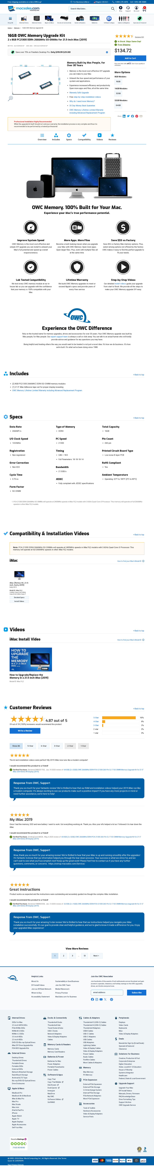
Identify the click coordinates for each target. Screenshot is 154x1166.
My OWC (51, 1096)
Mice (120, 1031)
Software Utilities (54, 1099)
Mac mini (15, 1107)
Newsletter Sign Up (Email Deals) (131, 1043)
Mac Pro (15, 1101)
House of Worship (125, 1070)
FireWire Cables (89, 1060)
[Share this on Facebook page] (133, 116)
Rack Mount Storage (20, 1075)
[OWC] (24, 9)
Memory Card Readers (56, 1052)
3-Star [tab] (57, 746)
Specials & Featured (126, 1046)
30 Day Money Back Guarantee (82, 105)
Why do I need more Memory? (82, 101)
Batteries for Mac (54, 1061)
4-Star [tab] (44, 746)
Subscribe (136, 992)
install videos (120, 284)
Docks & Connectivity (57, 1018)
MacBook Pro (17, 1093)
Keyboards (123, 1028)
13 (85, 956)
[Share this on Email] (141, 116)
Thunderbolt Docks (55, 1022)
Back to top (139, 375)
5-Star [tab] (30, 746)
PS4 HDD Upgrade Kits (20, 1048)
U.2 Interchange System (92, 1090)
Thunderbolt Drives (19, 1060)
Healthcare (123, 1076)
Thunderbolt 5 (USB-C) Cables (94, 1022)
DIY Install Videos (38, 985)
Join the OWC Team (63, 985)
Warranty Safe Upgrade (79, 93)
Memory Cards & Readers (59, 1044)
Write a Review (25, 731)
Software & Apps (55, 1075)
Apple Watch (17, 1116)
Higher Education (125, 1064)
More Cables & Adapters (92, 1063)
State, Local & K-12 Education (130, 1067)
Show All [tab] (16, 746)
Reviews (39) (139, 37)
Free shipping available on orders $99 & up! (25, 2)
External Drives (19, 1053)
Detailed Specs (19, 597)
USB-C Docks (53, 1031)
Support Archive (125, 1102)
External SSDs (17, 1069)
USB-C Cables (88, 1034)
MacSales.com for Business (66, 997)
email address (99, 992)
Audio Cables (88, 1057)
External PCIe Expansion (92, 1084)
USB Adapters (88, 1042)
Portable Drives (18, 1063)
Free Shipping (124, 45)
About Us (34, 981)
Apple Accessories (19, 1125)
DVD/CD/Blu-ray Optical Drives (23, 1042)
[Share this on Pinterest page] (137, 116)
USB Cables (87, 1040)
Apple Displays (17, 1122)
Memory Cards (53, 1049)
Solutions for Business (129, 1054)
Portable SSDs (17, 1066)
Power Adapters (54, 1064)
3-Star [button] (96, 725)
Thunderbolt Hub (54, 1025)
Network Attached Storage (22, 1072)
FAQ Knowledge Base (127, 1096)
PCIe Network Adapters (92, 1096)
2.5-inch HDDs (17, 1040)
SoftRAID (51, 1102)
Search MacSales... (78, 9)
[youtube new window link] (101, 999)
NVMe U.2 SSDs (18, 1034)
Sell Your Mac (17, 1127)
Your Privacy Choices (16, 1165)
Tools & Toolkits (89, 1108)
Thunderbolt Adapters (91, 1028)
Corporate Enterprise (127, 1061)
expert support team (59, 337)
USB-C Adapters (89, 1037)
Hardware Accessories (92, 1111)
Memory (87, 1067)
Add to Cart (130, 58)
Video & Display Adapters (57, 1037)
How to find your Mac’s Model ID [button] (129, 561)
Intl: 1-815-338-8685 (138, 2)
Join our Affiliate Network (41, 989)
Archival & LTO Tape (19, 1078)
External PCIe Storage (91, 1087)
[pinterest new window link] (111, 999)
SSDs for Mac (17, 1022)
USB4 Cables (88, 1031)
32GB (118, 93)
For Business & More (81, 2)
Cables (50, 1040)
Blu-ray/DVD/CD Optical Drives (23, 1081)
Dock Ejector (52, 1088)
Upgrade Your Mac (126, 1088)
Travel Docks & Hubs (55, 1028)
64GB (118, 105)
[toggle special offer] (107, 52)
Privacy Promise (61, 993)
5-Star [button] (96, 718)
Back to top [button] (139, 709)
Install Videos (19, 601)
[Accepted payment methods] (118, 1161)
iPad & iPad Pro (18, 1110)
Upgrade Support (126, 1083)
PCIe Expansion (90, 1080)
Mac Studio (16, 1104)
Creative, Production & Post (129, 1058)
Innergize (51, 1091)
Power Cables (53, 1070)
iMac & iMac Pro (18, 1099)
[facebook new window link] (92, 999)
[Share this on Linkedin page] (125, 116)
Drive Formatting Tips (127, 1099)
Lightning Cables (89, 1045)
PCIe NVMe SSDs (18, 1028)
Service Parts (88, 1117)
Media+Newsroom (62, 989)
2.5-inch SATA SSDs (19, 1025)
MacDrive (51, 1094)
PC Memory (87, 1075)
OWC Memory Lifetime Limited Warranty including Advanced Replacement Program (47, 390)
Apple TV (15, 1119)
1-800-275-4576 (121, 2)
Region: (102, 2)
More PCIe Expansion (91, 1099)
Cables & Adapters (91, 1018)
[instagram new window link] (96, 999)
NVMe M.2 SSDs (18, 1031)
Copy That (52, 1079)
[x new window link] (105, 999)
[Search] (113, 9)
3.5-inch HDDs (17, 1037)
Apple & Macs (18, 1088)
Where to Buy (36, 993)
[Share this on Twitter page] (129, 116)
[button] (60, 52)
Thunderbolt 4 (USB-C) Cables (94, 1025)
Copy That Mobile (54, 1082)
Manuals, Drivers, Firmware (129, 1094)
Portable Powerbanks (56, 1067)
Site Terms (62, 1158)
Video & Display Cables (92, 1048)
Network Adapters (55, 1034)
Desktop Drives (17, 1058)
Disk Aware (52, 1085)
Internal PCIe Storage (91, 1093)
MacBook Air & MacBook (21, 1096)
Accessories (89, 1103)
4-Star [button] (96, 721)
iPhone (14, 1113)
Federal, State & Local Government (132, 1078)
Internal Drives (18, 1018)
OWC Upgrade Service (127, 1105)
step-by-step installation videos (87, 97)
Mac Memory (88, 1072)
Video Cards (123, 1025)
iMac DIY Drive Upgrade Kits (22, 1045)
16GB (118, 81)
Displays (122, 1022)
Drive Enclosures (18, 1083)
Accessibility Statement (40, 997)
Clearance (123, 1049)
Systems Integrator (126, 1073)
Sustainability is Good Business (67, 981)
